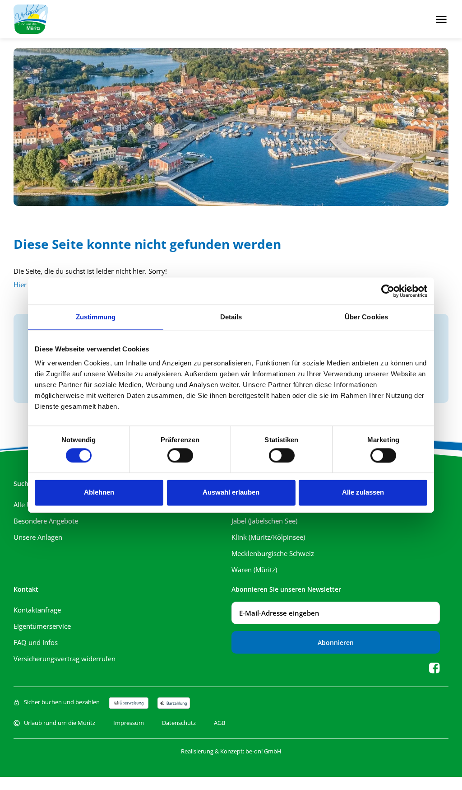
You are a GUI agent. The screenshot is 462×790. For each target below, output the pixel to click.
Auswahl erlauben (231, 492)
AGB (219, 723)
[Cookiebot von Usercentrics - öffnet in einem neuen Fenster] (387, 291)
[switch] (180, 455)
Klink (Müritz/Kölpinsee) (270, 537)
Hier (20, 284)
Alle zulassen (363, 492)
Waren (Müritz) (254, 569)
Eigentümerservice (42, 626)
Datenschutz (179, 723)
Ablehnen (99, 492)
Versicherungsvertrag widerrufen (65, 658)
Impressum (128, 723)
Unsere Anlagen (38, 537)
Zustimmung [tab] (96, 317)
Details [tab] (231, 317)
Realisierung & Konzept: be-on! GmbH (231, 751)
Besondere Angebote (46, 520)
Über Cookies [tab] (366, 317)
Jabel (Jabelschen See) (264, 520)
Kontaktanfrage (37, 609)
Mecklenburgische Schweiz (272, 553)
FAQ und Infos (36, 642)
